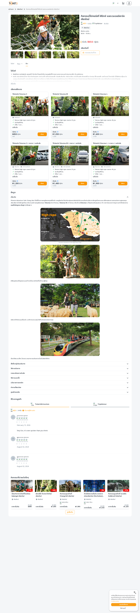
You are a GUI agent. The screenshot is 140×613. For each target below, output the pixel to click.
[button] (129, 3)
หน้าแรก (11, 9)
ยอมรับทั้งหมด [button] (123, 605)
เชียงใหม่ (20, 9)
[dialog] (123, 600)
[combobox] (135, 592)
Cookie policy (115, 601)
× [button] (135, 593)
